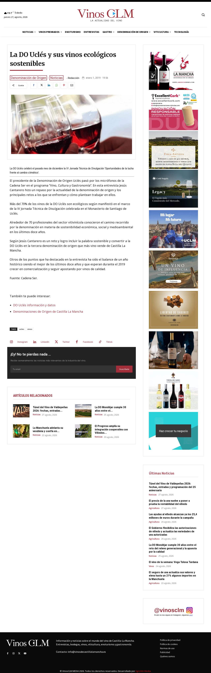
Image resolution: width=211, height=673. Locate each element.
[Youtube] (25, 653)
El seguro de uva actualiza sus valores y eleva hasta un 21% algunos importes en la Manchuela (172, 576)
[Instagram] (11, 342)
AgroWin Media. (143, 671)
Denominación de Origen (28, 78)
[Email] (71, 85)
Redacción (73, 78)
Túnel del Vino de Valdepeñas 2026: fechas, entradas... (50, 409)
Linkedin (45, 342)
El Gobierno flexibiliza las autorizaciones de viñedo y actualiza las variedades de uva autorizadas (172, 531)
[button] (203, 15)
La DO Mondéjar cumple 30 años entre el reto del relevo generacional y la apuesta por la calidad (173, 548)
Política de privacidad (170, 640)
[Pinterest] (64, 85)
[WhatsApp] (56, 85)
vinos (29, 329)
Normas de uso (167, 648)
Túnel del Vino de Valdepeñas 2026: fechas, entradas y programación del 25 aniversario (172, 487)
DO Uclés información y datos (34, 305)
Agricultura (154, 508)
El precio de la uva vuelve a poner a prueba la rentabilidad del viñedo (169, 502)
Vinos (151, 566)
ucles (21, 329)
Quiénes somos (167, 656)
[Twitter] (41, 85)
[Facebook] (33, 85)
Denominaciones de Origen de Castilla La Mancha (48, 311)
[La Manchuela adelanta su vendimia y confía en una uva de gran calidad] (21, 431)
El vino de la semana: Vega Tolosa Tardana (173, 562)
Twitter (66, 342)
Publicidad (165, 652)
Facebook (88, 342)
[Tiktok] (100, 342)
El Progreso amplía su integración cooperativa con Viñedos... (111, 429)
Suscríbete (124, 369)
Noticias (56, 78)
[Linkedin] (48, 85)
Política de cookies (169, 644)
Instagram (22, 342)
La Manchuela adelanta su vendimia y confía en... (48, 429)
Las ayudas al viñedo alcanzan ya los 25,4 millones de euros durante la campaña (173, 516)
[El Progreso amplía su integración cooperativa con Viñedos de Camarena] (83, 431)
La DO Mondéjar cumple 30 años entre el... (110, 409)
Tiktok (109, 342)
